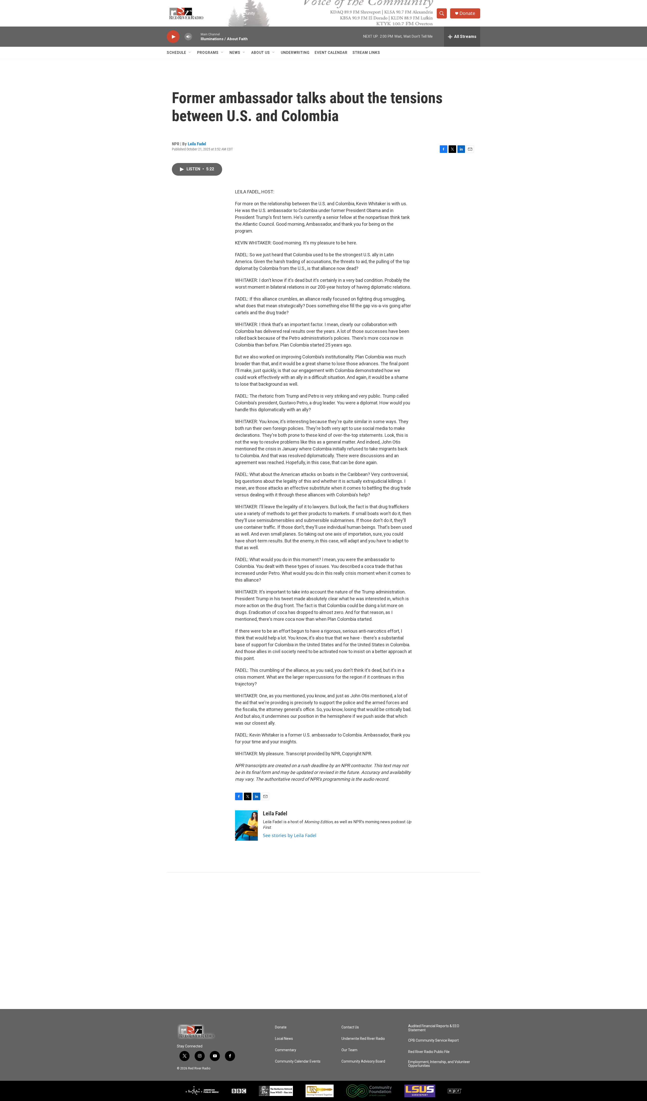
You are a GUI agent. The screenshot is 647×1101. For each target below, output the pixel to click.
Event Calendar (331, 53)
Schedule (176, 53)
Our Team (349, 1050)
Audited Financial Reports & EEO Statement (433, 1028)
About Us (260, 53)
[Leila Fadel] (246, 825)
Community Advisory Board (363, 1061)
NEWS (234, 53)
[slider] (196, 36)
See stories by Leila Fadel (289, 835)
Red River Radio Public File (429, 1052)
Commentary (285, 1050)
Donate (467, 13)
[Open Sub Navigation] (190, 53)
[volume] (188, 36)
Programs (208, 53)
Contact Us (350, 1027)
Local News (284, 1039)
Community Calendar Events (297, 1061)
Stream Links (366, 53)
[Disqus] (323, 941)
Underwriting (295, 53)
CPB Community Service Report (433, 1040)
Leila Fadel (197, 143)
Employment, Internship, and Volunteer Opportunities (439, 1064)
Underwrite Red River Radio (363, 1039)
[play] (173, 37)
